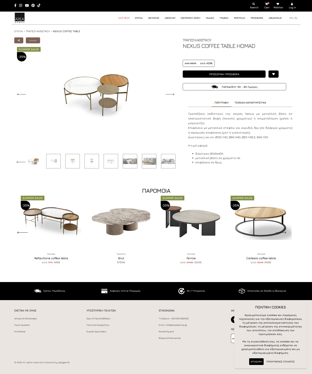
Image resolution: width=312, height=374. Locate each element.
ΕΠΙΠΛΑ (139, 18)
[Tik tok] (40, 5)
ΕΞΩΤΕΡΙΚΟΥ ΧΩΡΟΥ (190, 18)
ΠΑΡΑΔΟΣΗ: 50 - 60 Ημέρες (239, 86)
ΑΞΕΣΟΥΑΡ (170, 18)
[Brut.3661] (121, 221)
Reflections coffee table (51, 258)
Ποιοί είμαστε (22, 325)
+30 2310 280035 (180, 318)
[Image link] (33, 162)
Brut (121, 258)
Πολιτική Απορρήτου (97, 325)
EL (296, 17)
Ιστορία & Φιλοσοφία (25, 318)
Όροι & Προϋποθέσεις (98, 318)
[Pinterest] (34, 5)
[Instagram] (22, 5)
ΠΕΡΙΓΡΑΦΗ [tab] (221, 102)
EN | (292, 17)
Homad (32, 40)
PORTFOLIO (239, 18)
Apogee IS (63, 362)
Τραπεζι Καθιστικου (38, 31)
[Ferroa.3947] (191, 221)
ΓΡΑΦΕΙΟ (224, 18)
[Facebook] (16, 5)
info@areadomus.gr (176, 325)
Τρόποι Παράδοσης (54, 290)
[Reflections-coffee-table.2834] (51, 221)
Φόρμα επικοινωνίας (170, 338)
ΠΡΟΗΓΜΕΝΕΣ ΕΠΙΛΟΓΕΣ (280, 361)
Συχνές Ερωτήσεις (96, 331)
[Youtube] (28, 5)
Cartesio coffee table (261, 258)
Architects (19, 331)
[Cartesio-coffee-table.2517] (261, 221)
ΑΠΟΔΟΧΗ (256, 361)
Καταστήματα (166, 331)
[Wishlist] (272, 74)
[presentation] (19, 232)
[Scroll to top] (305, 370)
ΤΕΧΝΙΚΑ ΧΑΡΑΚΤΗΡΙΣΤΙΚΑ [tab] (250, 102)
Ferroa (191, 258)
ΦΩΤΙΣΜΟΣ (153, 18)
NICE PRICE (123, 18)
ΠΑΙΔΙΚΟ (210, 18)
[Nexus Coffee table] (52, 161)
